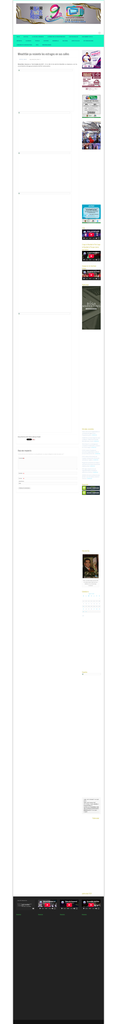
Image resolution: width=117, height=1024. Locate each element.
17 (86, 606)
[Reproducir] (84, 238)
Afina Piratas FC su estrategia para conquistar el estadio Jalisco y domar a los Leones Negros (91, 445)
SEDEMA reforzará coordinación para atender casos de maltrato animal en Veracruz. (91, 476)
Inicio (18, 36)
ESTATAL (26, 36)
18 (88, 606)
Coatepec (46, 40)
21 (96, 606)
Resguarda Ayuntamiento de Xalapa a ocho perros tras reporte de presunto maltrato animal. (91, 464)
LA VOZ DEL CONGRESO (38, 36)
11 (88, 603)
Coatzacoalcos (73, 36)
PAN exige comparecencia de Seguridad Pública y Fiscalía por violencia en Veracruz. (89, 470)
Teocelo (37, 40)
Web (20, 483)
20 (94, 606)
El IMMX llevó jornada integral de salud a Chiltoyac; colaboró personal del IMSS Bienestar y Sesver (91, 439)
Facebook (89, 33)
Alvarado (28, 40)
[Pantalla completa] (99, 238)
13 (94, 603)
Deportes (19, 40)
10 (86, 603)
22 (99, 606)
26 (91, 609)
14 (96, 603)
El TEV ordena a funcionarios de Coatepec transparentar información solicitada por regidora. (90, 458)
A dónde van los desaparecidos (56, 36)
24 (86, 609)
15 (99, 603)
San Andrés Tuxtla (87, 36)
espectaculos (76, 40)
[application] (91, 234)
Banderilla (56, 40)
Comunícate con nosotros (24, 45)
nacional (65, 40)
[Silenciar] (96, 238)
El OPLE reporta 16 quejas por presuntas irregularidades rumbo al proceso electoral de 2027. (90, 452)
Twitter (93, 33)
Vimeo (96, 33)
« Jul (83, 615)
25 (88, 609)
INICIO (25, 59)
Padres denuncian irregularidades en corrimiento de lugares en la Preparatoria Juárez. (91, 433)
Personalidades (46, 45)
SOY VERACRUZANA (88, 40)
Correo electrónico (21, 479)
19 (91, 606)
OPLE (37, 45)
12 (91, 603)
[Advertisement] (94, 177)
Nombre (21, 473)
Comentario (21, 458)
